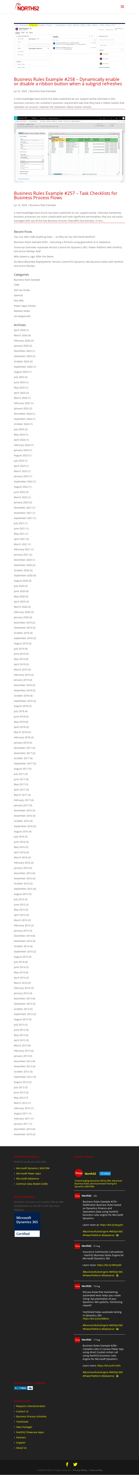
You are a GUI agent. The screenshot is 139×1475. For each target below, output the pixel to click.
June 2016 (19, 841)
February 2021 (22, 549)
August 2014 (21, 956)
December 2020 (23, 559)
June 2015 (19, 904)
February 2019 (22, 674)
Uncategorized (22, 316)
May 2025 (19, 387)
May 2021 (19, 533)
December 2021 (23, 507)
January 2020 (21, 617)
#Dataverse (108, 1235)
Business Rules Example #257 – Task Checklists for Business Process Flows (65, 195)
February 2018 (22, 737)
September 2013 (23, 1014)
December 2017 (23, 747)
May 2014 (19, 972)
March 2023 (20, 471)
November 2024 (23, 419)
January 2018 (21, 742)
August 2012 (21, 1082)
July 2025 (19, 377)
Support (20, 1442)
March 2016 (20, 857)
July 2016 (19, 836)
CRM (16, 284)
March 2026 (20, 335)
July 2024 (19, 429)
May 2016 (19, 847)
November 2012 (23, 1066)
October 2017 (21, 758)
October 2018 (21, 695)
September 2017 (23, 763)
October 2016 (21, 821)
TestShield (22, 1421)
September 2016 (23, 826)
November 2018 (23, 690)
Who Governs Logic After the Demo (33, 256)
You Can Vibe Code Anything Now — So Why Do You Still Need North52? (54, 236)
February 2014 (22, 988)
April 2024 (19, 439)
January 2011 (21, 1123)
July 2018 (19, 711)
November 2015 (23, 878)
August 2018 (21, 706)
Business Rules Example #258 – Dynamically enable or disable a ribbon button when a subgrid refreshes (68, 81)
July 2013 (19, 1024)
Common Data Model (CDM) (32, 1183)
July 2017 (19, 774)
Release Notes (22, 310)
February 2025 (22, 403)
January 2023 (21, 476)
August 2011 (21, 1113)
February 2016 (22, 862)
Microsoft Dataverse (27, 1178)
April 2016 (19, 852)
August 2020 (21, 580)
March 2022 (20, 497)
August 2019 (21, 643)
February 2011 (22, 1118)
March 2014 (20, 982)
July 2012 (19, 1087)
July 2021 (19, 523)
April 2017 (19, 789)
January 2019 (21, 679)
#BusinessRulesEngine (95, 1231)
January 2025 (21, 408)
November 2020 (23, 565)
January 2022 (21, 502)
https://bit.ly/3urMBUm (96, 1318)
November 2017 (23, 753)
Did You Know (22, 290)
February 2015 (22, 925)
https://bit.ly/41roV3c (109, 1365)
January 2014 (21, 993)
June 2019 (19, 653)
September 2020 (23, 575)
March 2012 (20, 1103)
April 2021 (19, 539)
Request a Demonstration (30, 1406)
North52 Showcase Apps (30, 1432)
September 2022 (23, 481)
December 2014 (23, 935)
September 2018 (23, 700)
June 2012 (19, 1092)
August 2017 (21, 768)
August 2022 (21, 486)
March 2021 (20, 544)
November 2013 (23, 1003)
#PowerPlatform (92, 1235)
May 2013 (19, 1035)
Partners (21, 1437)
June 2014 (19, 967)
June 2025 (19, 382)
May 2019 (19, 659)
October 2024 (21, 424)
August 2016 (21, 831)
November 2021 (23, 512)
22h (95, 1195)
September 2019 (23, 638)
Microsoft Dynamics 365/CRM (32, 1168)
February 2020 (22, 612)
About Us (21, 1447)
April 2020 (19, 601)
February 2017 (22, 800)
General (18, 295)
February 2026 (22, 340)
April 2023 (19, 465)
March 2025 (20, 397)
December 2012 (23, 1061)
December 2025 (23, 351)
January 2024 (21, 450)
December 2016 (23, 810)
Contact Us (22, 1411)
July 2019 (19, 648)
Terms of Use (95, 1470)
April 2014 (19, 977)
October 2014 (21, 946)
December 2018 (23, 685)
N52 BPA (19, 300)
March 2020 (20, 606)
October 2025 (21, 361)
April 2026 (19, 330)
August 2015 (21, 894)
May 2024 (19, 434)
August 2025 (21, 371)
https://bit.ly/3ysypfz (111, 1224)
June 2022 (19, 492)
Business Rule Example (43, 91)
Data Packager (24, 1427)
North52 (86, 1195)
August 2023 (21, 455)
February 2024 (22, 445)
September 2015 (23, 888)
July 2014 (19, 961)
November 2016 (23, 815)
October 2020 (21, 570)
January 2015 (21, 930)
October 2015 (21, 883)
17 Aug (96, 1339)
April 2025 (19, 392)
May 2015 (19, 909)
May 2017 (19, 784)
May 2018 (19, 721)
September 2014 (23, 951)
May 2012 (19, 1097)
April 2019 (19, 664)
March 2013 (20, 1045)
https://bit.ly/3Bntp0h (109, 1265)
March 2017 (20, 794)
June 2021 (19, 528)
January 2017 (21, 805)
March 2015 (20, 920)
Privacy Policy (80, 1470)
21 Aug (96, 1246)
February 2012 (22, 1108)
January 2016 (21, 868)
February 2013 (22, 1050)
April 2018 (19, 727)
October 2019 (21, 632)
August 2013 (21, 1019)
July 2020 (19, 586)
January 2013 (21, 1056)
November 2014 (23, 941)
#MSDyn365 (116, 1231)
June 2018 (19, 716)
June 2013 (19, 1029)
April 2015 (19, 914)
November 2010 (23, 1134)
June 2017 (19, 779)
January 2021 (21, 554)
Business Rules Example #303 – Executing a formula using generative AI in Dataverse (62, 242)
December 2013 (23, 998)
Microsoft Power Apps (28, 1173)
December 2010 (23, 1129)
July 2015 (19, 899)
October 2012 (21, 1071)
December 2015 (23, 873)
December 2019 (23, 622)
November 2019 (23, 627)
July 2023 (19, 460)
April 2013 (19, 1040)
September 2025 (23, 366)
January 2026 (21, 345)
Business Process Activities (31, 1416)
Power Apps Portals (25, 305)
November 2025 (23, 356)
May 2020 (19, 596)
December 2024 (23, 413)
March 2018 (20, 732)
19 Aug (96, 1286)
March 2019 (20, 669)
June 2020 (19, 591)
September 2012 (23, 1076)
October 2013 (21, 1009)
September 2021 (23, 518)
